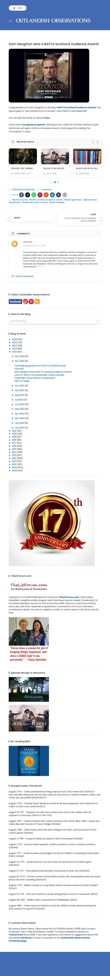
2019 (14, 436)
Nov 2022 (20, 361)
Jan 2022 (20, 427)
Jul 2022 (19, 399)
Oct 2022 (20, 385)
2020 (15, 433)
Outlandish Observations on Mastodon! (34, 377)
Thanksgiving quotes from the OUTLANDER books (40, 365)
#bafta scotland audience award (46, 199)
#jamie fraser (90, 199)
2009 (15, 467)
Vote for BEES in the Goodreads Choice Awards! (39, 374)
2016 (14, 446)
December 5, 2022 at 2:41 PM (34, 246)
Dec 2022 (20, 356)
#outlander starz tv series (35, 202)
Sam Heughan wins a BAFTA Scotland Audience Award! (43, 371)
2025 (15, 342)
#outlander (14, 202)
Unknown (27, 242)
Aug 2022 (20, 395)
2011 (14, 461)
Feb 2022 (20, 423)
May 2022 (20, 408)
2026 (15, 339)
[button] (21, 194)
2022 (14, 351)
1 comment (46, 189)
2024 (15, 345)
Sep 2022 (20, 390)
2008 (15, 470)
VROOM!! (19, 368)
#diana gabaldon (73, 199)
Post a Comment (25, 276)
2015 (14, 449)
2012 (14, 458)
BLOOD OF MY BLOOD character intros (64, 168)
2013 (14, 455)
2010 (14, 464)
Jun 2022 (20, 404)
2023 (14, 348)
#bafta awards (20, 199)
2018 (14, 439)
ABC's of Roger (22, 380)
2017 (14, 443)
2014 (14, 452)
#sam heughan (57, 202)
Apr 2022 (20, 413)
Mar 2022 (20, 418)
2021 (14, 430)
